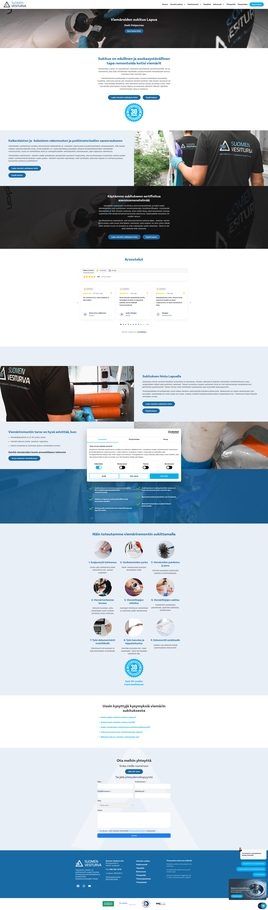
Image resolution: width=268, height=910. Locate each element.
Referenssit (217, 4)
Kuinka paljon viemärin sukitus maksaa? (118, 717)
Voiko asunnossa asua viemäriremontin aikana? (122, 732)
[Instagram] (83, 886)
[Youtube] (89, 886)
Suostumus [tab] (102, 439)
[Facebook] (78, 886)
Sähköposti (139, 791)
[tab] (121, 324)
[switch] (122, 467)
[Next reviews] (190, 303)
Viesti (99, 810)
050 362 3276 (115, 869)
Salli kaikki (164, 476)
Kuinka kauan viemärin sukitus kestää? (118, 722)
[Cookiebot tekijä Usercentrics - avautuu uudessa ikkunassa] (169, 432)
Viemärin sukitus (176, 4)
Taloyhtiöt (207, 4)
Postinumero (140, 782)
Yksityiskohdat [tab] (134, 439)
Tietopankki (230, 4)
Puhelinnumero (103, 791)
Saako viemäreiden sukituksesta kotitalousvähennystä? (125, 727)
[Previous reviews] (78, 303)
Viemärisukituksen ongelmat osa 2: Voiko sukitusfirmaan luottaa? (178, 876)
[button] (134, 717)
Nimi (99, 782)
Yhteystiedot (242, 4)
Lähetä (134, 836)
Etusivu (165, 4)
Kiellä (104, 476)
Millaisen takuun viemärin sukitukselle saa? (120, 737)
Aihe (99, 801)
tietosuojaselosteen (137, 831)
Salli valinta (134, 476)
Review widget (127, 332)
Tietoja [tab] (165, 439)
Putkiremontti (193, 4)
